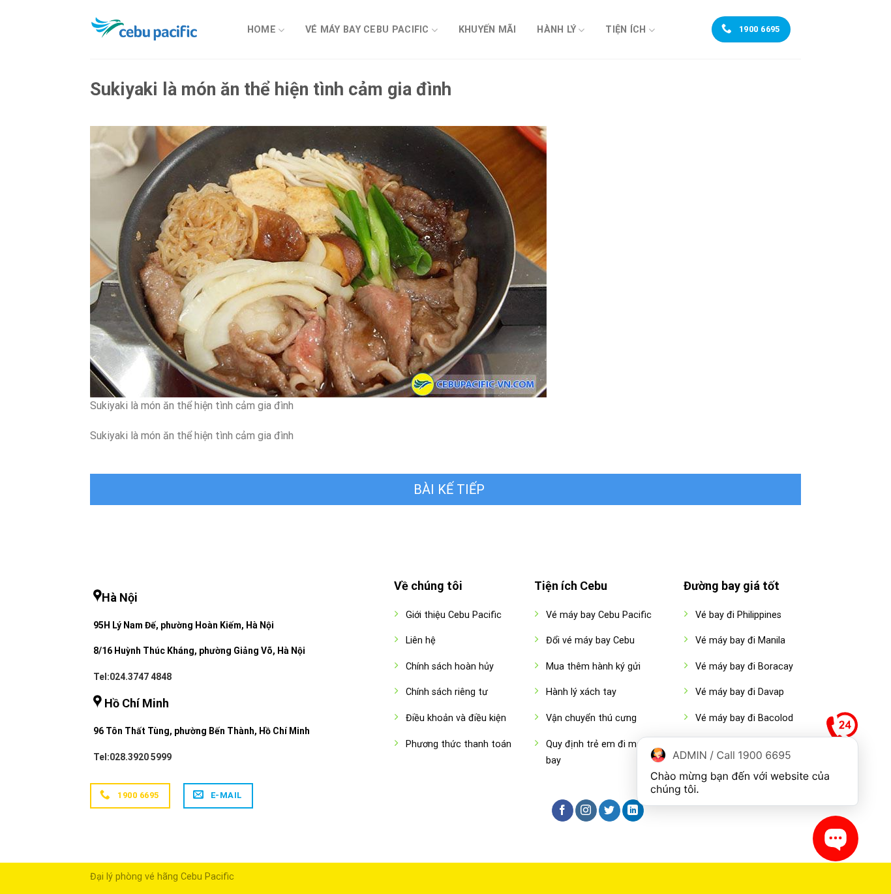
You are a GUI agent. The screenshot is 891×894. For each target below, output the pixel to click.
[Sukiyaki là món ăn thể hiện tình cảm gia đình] (318, 260)
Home (261, 29)
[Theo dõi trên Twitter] (609, 810)
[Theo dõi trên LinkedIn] (633, 810)
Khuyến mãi (488, 30)
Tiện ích (625, 29)
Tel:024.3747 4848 (132, 676)
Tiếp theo (445, 489)
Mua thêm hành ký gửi (593, 666)
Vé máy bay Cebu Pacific (367, 29)
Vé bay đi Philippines (738, 615)
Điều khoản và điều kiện (456, 718)
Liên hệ (421, 640)
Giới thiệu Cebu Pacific (454, 615)
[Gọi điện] (842, 730)
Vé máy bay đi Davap (739, 692)
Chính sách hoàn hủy (450, 666)
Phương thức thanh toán (458, 744)
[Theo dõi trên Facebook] (562, 810)
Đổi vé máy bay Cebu (590, 640)
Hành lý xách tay (581, 692)
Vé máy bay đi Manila (740, 640)
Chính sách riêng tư (447, 692)
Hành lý (556, 29)
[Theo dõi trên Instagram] (586, 810)
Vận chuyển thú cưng (591, 718)
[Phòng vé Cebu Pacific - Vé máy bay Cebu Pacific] (155, 29)
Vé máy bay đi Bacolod (744, 718)
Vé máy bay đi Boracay (744, 666)
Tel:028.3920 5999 (132, 757)
